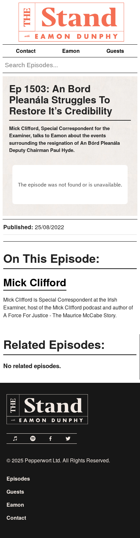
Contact (25, 50)
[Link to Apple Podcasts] (15, 438)
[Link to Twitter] (68, 438)
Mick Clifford (34, 282)
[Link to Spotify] (33, 438)
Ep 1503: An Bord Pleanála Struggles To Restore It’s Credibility (60, 99)
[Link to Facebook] (50, 438)
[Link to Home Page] (70, 21)
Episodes (18, 478)
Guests (115, 50)
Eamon (71, 50)
